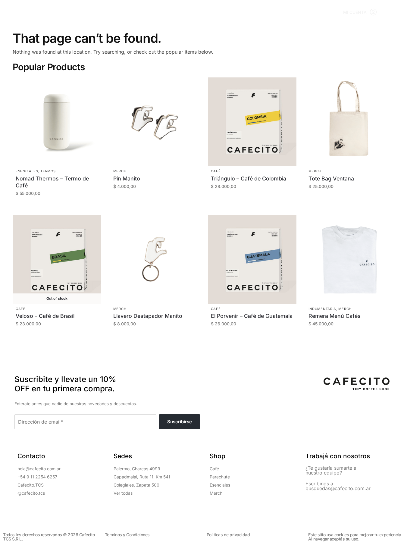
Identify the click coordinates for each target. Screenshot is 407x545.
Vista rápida (58, 139)
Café (216, 171)
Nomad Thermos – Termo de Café (52, 182)
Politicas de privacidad (228, 534)
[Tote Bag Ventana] (349, 121)
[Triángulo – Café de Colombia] (252, 121)
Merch (120, 171)
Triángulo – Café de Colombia (248, 178)
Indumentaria (322, 309)
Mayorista (234, 12)
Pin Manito (126, 178)
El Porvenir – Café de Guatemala (252, 316)
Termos (47, 171)
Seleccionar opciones (255, 202)
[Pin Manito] (154, 121)
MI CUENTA (355, 12)
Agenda (199, 12)
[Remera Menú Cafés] (349, 259)
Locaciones (131, 12)
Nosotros (273, 12)
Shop (97, 12)
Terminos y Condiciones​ (127, 534)
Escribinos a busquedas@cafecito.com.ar (338, 486)
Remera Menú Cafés (334, 316)
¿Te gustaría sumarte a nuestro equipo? (330, 470)
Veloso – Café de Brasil (45, 316)
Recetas (168, 12)
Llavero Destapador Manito (147, 316)
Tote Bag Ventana (331, 178)
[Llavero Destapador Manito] (154, 259)
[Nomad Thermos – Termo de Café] (57, 121)
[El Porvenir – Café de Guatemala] (252, 259)
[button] (394, 12)
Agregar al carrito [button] (60, 208)
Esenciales (27, 171)
